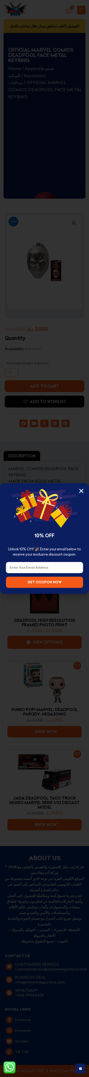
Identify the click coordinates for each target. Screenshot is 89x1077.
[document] (44, 538)
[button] (81, 491)
